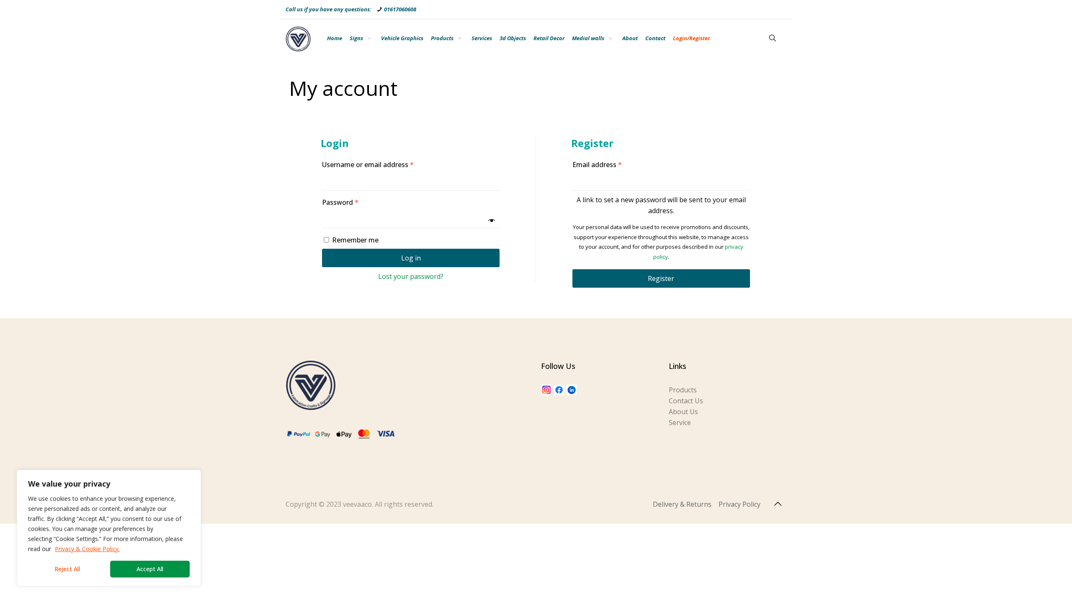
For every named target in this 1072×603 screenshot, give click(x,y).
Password (340, 202)
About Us (683, 411)
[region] (109, 528)
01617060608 (400, 9)
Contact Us (686, 400)
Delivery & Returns (682, 504)
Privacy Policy (739, 504)
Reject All (67, 569)
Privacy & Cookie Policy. (87, 549)
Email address (597, 164)
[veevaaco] (298, 38)
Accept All (150, 569)
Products (683, 389)
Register (661, 278)
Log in (411, 258)
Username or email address (368, 164)
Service (680, 422)
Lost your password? (410, 276)
